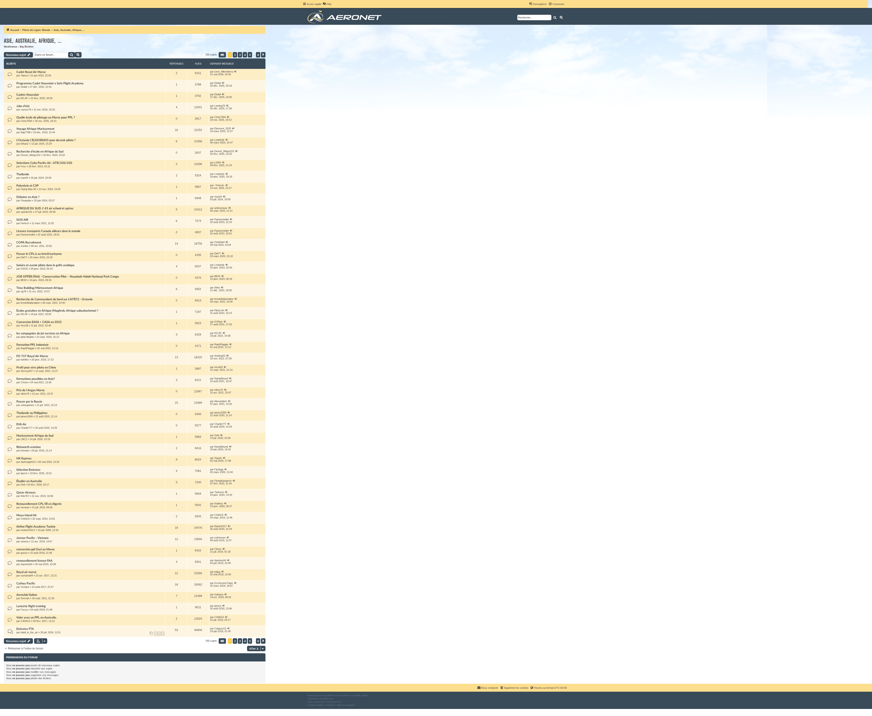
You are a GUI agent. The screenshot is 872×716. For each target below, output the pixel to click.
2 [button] (235, 55)
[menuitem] (327, 4)
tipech (24, 473)
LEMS (217, 162)
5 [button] (250, 55)
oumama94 (27, 575)
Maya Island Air (26, 515)
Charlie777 (26, 427)
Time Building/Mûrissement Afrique (39, 288)
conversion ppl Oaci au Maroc (35, 549)
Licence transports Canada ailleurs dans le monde (48, 231)
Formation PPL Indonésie (32, 344)
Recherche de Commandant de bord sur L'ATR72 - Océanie (54, 299)
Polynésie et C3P (27, 185)
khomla (25, 450)
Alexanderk (220, 401)
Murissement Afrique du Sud (34, 435)
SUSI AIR (22, 219)
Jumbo (24, 246)
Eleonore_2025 (222, 128)
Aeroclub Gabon (26, 594)
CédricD (25, 518)
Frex (23, 166)
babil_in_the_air (29, 632)
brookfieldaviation (30, 302)
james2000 (27, 416)
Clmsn (217, 549)
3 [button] (240, 55)
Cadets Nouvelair (27, 94)
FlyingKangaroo (223, 480)
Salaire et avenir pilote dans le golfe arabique (45, 265)
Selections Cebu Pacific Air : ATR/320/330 (44, 163)
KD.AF (24, 98)
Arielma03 (219, 355)
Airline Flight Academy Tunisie (35, 526)
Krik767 (25, 496)
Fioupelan (26, 200)
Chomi (24, 382)
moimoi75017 (28, 530)
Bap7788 (25, 132)
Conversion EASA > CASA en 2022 (39, 322)
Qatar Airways (26, 492)
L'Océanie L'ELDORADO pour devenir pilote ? (46, 140)
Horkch (25, 223)
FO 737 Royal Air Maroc (32, 356)
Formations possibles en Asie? (35, 379)
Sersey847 (27, 371)
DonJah (25, 598)
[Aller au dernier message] (235, 71)
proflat (316, 702)
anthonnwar (220, 208)
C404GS (25, 621)
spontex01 (26, 211)
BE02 (24, 280)
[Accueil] (345, 16)
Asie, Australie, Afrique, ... (33, 41)
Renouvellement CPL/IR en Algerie (39, 504)
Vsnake (25, 587)
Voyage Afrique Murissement (35, 128)
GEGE (24, 268)
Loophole (219, 139)
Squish (218, 458)
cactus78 (26, 109)
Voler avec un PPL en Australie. (36, 617)
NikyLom (219, 310)
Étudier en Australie (29, 481)
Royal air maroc (26, 572)
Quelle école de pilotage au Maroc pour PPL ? (45, 117)
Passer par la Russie (29, 401)
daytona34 (26, 564)
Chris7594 (26, 121)
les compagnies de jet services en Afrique (43, 333)
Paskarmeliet (221, 219)
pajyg (217, 571)
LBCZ (24, 439)
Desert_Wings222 (30, 155)
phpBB (327, 695)
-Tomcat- (219, 185)
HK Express (24, 458)
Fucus (24, 609)
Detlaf (24, 86)
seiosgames (27, 405)
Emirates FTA (25, 629)
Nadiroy (218, 503)
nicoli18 (218, 367)
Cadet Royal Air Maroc (31, 72)
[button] (222, 55)
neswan (25, 507)
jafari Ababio (27, 336)
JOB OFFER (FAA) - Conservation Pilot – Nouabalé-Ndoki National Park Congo (67, 276)
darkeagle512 (28, 462)
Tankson (219, 492)
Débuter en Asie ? (28, 197)
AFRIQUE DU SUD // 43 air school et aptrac (45, 208)
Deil (23, 484)
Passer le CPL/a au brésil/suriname (39, 253)
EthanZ (25, 143)
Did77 (24, 257)
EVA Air (21, 424)
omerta (24, 541)
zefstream (219, 537)
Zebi (216, 435)
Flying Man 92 (28, 189)
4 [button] (245, 55)
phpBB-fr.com (327, 698)
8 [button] (258, 55)
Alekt (217, 287)
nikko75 (25, 393)
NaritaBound (221, 378)
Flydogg (218, 469)
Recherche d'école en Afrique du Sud (39, 151)
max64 (24, 177)
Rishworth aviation (28, 447)
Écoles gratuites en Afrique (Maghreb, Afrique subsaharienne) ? (57, 310)
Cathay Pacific (25, 583)
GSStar (218, 321)
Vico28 (24, 325)
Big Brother (27, 46)
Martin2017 (220, 526)
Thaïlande (22, 174)
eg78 (23, 291)
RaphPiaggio (28, 348)
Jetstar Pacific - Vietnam (32, 538)
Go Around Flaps (223, 583)
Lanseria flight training (31, 606)
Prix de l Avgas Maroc (30, 390)
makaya (218, 594)
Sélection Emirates (28, 469)
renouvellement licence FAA (34, 560)
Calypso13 (220, 628)
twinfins (25, 359)
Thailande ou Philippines (31, 413)
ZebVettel (219, 242)
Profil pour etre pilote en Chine (36, 367)
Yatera (24, 75)
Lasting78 (219, 105)
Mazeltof (331, 702)
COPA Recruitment (28, 242)
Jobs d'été (23, 106)
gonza (24, 552)
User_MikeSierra (223, 71)
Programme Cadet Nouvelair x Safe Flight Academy (50, 83)
